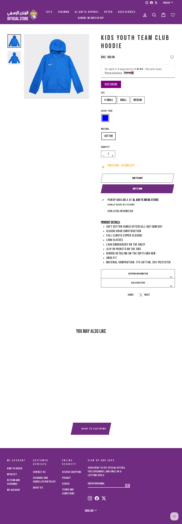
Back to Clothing (93, 429)
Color (107, 110)
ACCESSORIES (126, 12)
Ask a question (138, 282)
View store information (120, 210)
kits (49, 12)
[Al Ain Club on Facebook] (97, 496)
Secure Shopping (71, 472)
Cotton (108, 136)
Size (103, 92)
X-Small (108, 100)
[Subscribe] (127, 484)
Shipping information (138, 273)
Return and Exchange (13, 482)
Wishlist (12, 474)
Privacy (66, 478)
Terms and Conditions (68, 491)
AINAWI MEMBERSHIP (91, 18)
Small (123, 100)
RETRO (108, 12)
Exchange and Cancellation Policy (44, 479)
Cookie (65, 483)
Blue (105, 118)
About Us (38, 487)
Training (63, 12)
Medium (137, 100)
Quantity (105, 147)
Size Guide (111, 84)
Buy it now (137, 188)
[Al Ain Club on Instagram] (90, 496)
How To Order (14, 468)
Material (105, 128)
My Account (13, 490)
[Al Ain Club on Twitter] (104, 496)
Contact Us (39, 472)
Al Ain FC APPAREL (87, 12)
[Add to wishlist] (172, 55)
